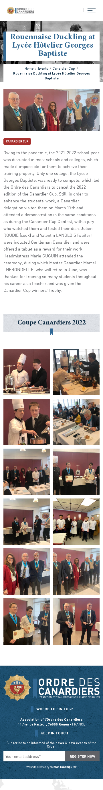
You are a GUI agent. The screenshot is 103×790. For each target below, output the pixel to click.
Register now (82, 756)
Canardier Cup (17, 141)
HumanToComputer (63, 767)
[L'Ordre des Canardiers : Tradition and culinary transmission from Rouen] (20, 11)
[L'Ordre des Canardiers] (51, 687)
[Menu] (89, 10)
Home (29, 68)
